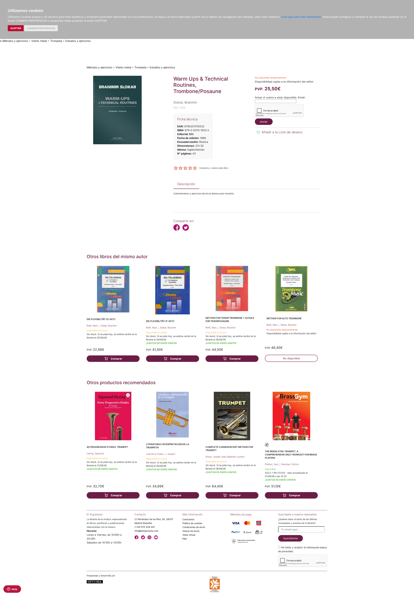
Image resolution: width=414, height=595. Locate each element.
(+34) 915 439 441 (145, 527)
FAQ (184, 538)
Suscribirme (290, 538)
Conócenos (188, 519)
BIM (191, 134)
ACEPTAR (15, 28)
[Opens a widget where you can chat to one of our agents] (12, 589)
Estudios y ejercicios (78, 40)
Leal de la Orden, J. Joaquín (160, 454)
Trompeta (56, 40)
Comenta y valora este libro (213, 167)
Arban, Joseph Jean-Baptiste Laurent (225, 456)
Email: (301, 97)
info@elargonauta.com (146, 530)
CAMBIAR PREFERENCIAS (41, 28)
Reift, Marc (93, 325)
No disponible (291, 358)
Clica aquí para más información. (301, 16)
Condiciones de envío (193, 527)
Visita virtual (188, 534)
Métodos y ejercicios (15, 40)
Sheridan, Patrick (290, 464)
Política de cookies (192, 523)
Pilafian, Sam (272, 464)
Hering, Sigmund (95, 453)
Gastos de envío (190, 531)
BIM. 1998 (179, 107)
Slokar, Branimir (109, 325)
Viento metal (39, 40)
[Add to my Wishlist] (258, 132)
